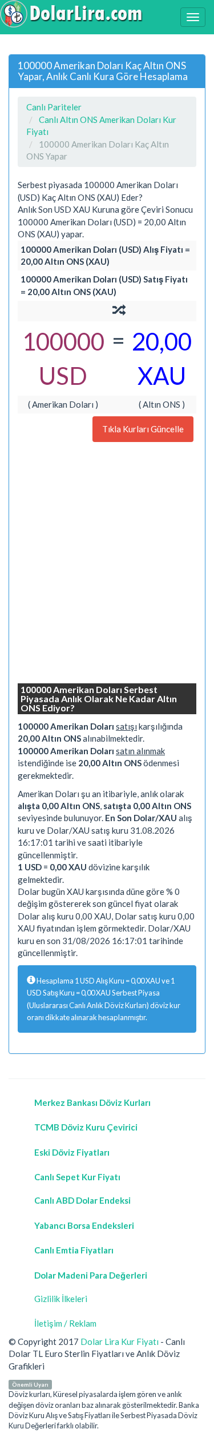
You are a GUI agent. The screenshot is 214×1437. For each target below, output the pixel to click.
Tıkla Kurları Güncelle (143, 429)
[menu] (192, 17)
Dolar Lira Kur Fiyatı (119, 1341)
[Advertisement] (107, 564)
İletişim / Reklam (65, 1323)
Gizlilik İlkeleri (60, 1298)
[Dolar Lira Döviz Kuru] (71, 13)
